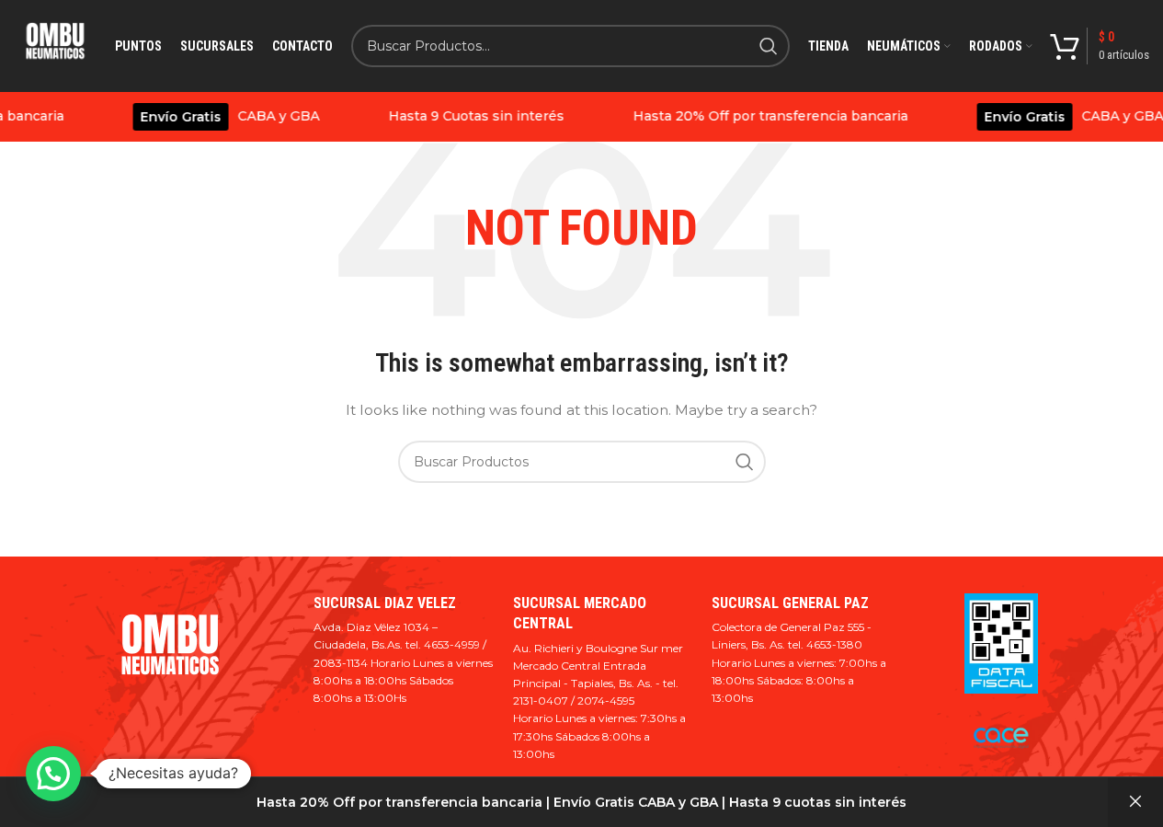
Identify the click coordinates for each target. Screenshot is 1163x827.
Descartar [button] (1135, 802)
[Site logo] (55, 46)
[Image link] (170, 653)
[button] (53, 773)
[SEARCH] (768, 46)
